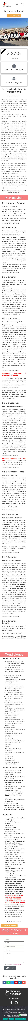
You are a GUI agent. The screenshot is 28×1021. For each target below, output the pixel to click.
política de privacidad (15, 964)
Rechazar (11, 1018)
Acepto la (13, 964)
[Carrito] (22, 4)
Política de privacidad (20, 1018)
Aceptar (5, 1018)
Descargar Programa (10, 925)
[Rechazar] (25, 1013)
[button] (16, 4)
